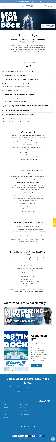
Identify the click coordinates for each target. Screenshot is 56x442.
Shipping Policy (24, 404)
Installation (7, 411)
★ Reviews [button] (54, 222)
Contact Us (6, 421)
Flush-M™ (26, 438)
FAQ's (5, 414)
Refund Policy (23, 407)
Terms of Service (24, 414)
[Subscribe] (39, 391)
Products (6, 407)
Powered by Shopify (32, 438)
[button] (4, 5)
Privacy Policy (23, 411)
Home (5, 404)
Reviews (6, 417)
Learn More (36, 365)
